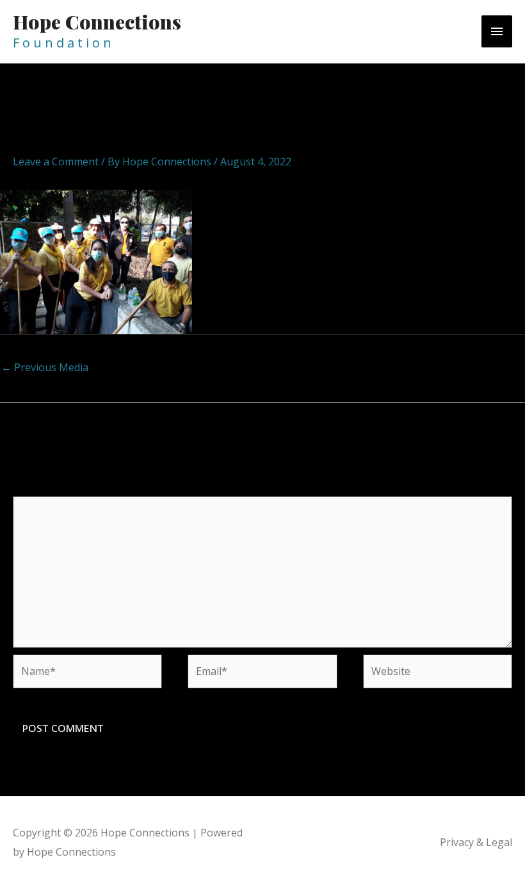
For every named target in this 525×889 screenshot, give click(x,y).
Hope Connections (97, 22)
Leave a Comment (56, 161)
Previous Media (44, 367)
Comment (40, 488)
